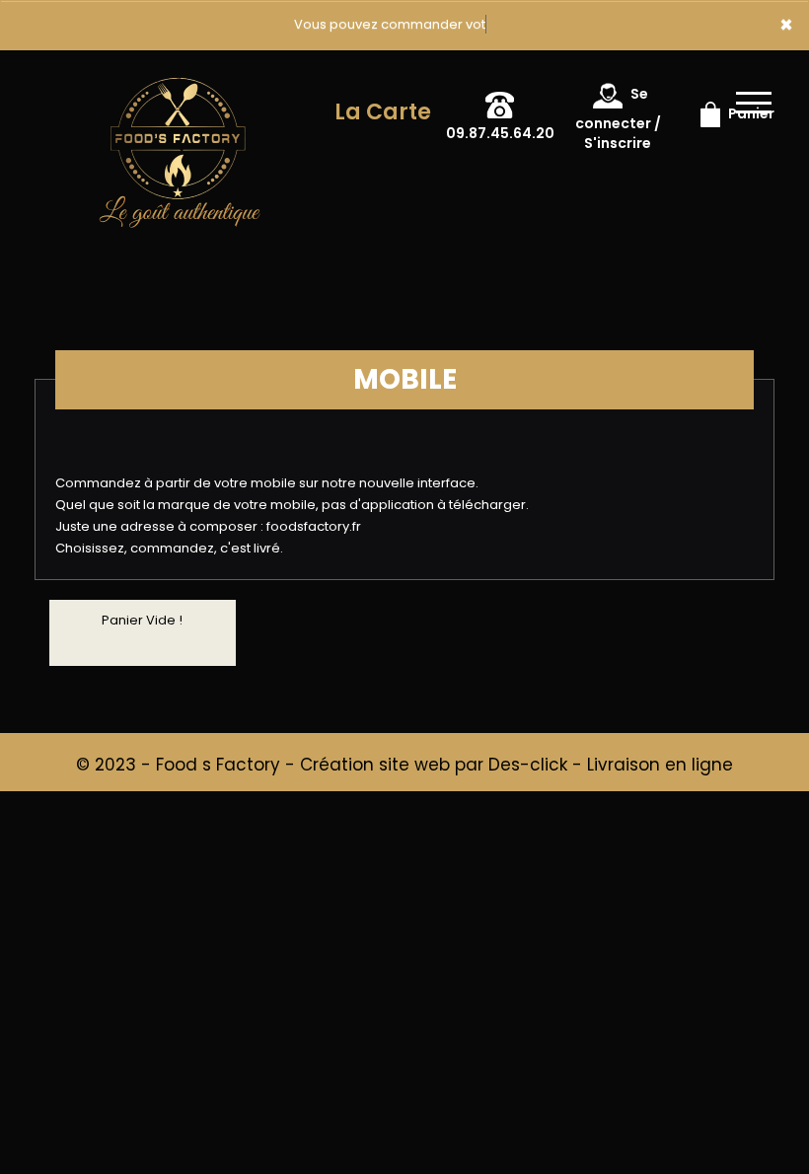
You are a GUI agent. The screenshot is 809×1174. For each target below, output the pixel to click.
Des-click (527, 764)
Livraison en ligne (660, 764)
